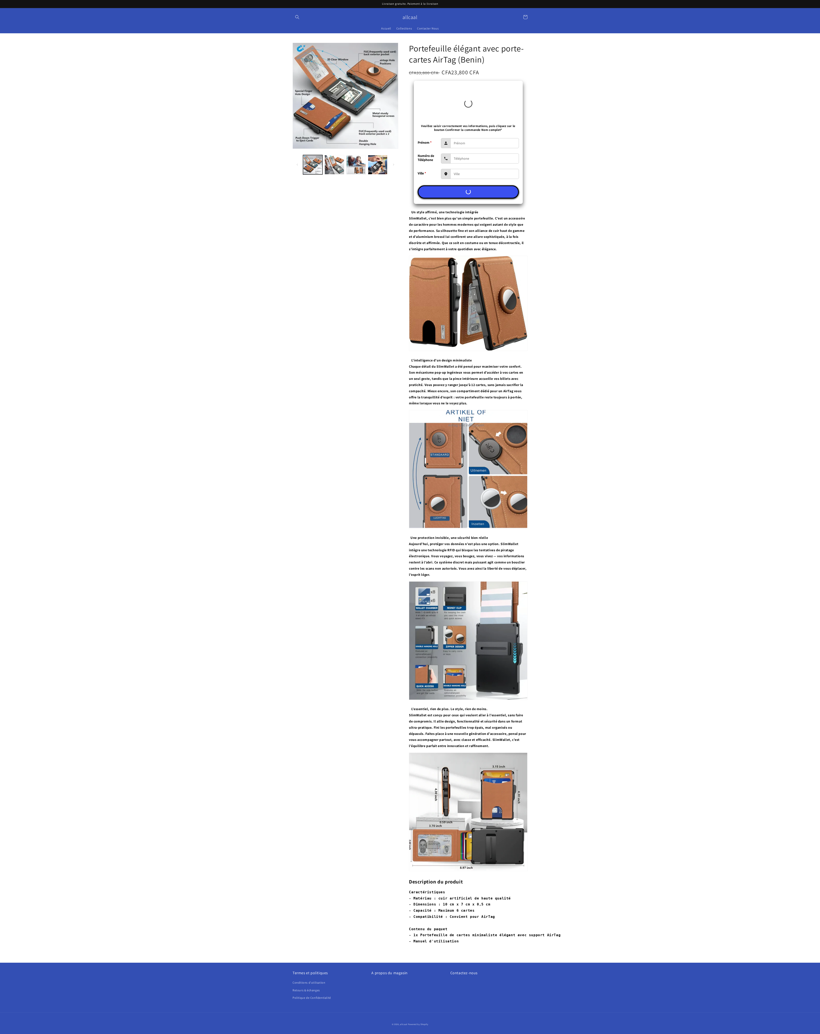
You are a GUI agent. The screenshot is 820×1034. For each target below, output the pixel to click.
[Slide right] (393, 164)
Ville (422, 173)
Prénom (425, 142)
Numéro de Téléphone (426, 158)
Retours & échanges (306, 990)
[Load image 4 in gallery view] (377, 164)
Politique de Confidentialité (312, 998)
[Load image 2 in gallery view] (334, 164)
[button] (297, 17)
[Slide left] (297, 164)
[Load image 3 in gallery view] (356, 164)
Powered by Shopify (418, 1024)
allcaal (403, 1024)
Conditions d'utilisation (309, 982)
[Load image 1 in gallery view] (312, 164)
